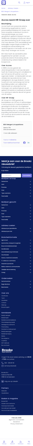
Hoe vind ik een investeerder (9, 410)
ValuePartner (5, 393)
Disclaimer (16, 422)
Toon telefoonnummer (11, 143)
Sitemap (3, 305)
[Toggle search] (19, 2)
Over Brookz (4, 296)
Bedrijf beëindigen (6, 331)
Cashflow (4, 340)
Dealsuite (4, 391)
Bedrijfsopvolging (6, 334)
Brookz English (5, 307)
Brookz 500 (4, 401)
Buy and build (5, 345)
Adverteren (4, 300)
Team (3, 298)
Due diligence (5, 338)
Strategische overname (8, 324)
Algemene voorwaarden (16, 420)
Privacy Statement (17, 424)
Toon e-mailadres (9, 140)
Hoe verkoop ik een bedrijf (8, 408)
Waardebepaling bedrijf (8, 322)
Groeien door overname (8, 403)
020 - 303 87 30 (9, 363)
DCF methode (5, 343)
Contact (3, 302)
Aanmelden (27, 175)
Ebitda (3, 336)
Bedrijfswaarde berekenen (8, 320)
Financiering (4, 327)
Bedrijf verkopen (5, 315)
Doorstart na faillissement (8, 329)
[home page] (3, 2)
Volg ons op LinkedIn (11, 381)
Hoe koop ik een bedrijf (7, 406)
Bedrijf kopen (5, 317)
